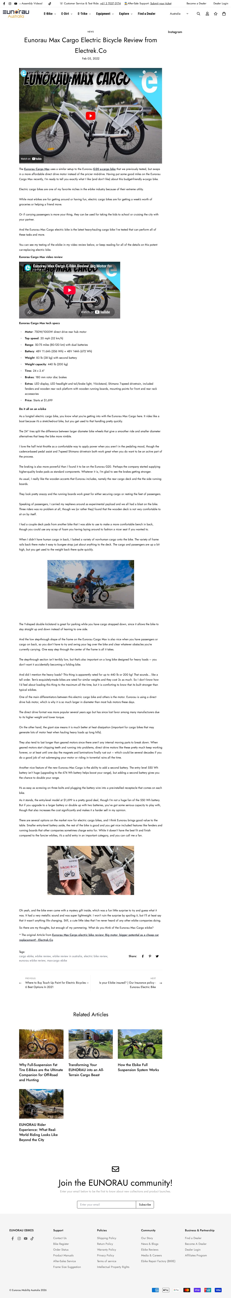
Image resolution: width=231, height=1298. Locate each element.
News (91, 31)
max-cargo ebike (57, 960)
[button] (223, 14)
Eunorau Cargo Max (36, 169)
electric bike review (95, 956)
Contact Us (59, 1238)
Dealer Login (193, 1250)
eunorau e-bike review (32, 960)
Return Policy (105, 1244)
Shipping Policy (106, 1238)
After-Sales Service (64, 1261)
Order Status (60, 1250)
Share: (133, 956)
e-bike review (43, 956)
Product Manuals (63, 1255)
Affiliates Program (196, 1255)
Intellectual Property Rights (113, 1267)
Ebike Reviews (149, 1250)
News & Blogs (149, 1244)
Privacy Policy (105, 1255)
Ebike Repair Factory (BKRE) (158, 1261)
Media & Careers (151, 1255)
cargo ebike (26, 956)
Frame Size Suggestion (67, 1267)
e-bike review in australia (67, 956)
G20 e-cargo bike (104, 169)
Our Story (147, 1238)
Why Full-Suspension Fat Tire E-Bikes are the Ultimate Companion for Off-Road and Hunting (41, 1072)
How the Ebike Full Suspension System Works (138, 1067)
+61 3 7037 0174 (110, 3)
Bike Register (61, 1244)
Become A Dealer (195, 1244)
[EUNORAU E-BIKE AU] (16, 13)
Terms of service (106, 1261)
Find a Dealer (193, 1238)
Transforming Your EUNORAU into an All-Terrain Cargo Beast (86, 1070)
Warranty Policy (106, 1250)
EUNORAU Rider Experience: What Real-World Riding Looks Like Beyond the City (38, 1132)
